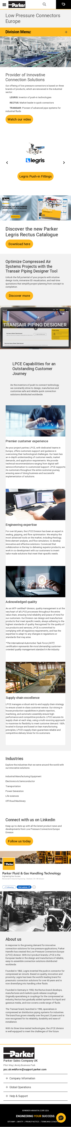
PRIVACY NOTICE (32, 1122)
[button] (61, 1118)
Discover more (19, 296)
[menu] (4, 4)
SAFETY (20, 1122)
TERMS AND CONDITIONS (51, 1122)
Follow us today (19, 841)
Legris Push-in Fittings (35, 176)
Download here (19, 244)
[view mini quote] (63, 4)
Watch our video (19, 119)
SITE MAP (12, 1122)
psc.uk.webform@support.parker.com (25, 1069)
